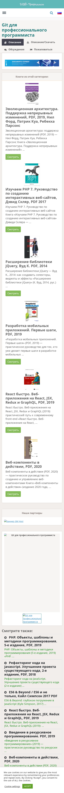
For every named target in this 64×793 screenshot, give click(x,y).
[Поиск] (51, 13)
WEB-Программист (32, 4)
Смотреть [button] (13, 157)
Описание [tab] (14, 42)
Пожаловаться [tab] (42, 49)
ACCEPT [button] (27, 786)
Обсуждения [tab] (16, 49)
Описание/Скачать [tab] (42, 42)
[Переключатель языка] (59, 13)
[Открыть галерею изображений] (32, 573)
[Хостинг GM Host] (32, 62)
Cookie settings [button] (12, 786)
